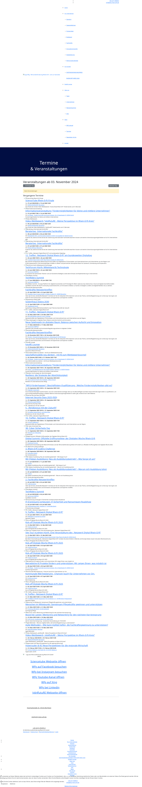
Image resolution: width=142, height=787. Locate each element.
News (65, 119)
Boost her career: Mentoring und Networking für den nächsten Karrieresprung (63, 614)
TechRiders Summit (34, 277)
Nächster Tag (113, 185)
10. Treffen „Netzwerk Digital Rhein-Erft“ (44, 418)
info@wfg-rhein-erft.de (112, 2)
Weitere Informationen (71, 786)
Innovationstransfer (72, 49)
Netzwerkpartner (71, 108)
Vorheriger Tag (29, 185)
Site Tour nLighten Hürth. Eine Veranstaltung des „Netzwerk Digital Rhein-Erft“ (63, 532)
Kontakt (66, 143)
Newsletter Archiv (71, 137)
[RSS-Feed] (23, 188)
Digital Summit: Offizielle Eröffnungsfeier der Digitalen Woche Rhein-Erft (60, 438)
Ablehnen (12, 784)
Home (66, 7)
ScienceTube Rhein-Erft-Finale (39, 200)
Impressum (26, 732)
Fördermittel (69, 31)
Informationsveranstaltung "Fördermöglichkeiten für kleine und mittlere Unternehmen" (67, 210)
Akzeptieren (4, 784)
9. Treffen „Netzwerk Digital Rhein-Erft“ (44, 512)
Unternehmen (70, 102)
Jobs (67, 114)
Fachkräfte (69, 43)
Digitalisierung (70, 55)
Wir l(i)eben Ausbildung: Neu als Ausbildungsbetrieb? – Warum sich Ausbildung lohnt (66, 469)
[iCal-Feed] (24, 188)
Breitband (69, 37)
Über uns (66, 90)
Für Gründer (67, 66)
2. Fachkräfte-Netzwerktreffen (40, 479)
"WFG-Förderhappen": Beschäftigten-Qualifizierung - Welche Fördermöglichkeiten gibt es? (68, 385)
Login (56, 732)
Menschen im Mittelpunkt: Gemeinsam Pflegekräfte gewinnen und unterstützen (63, 604)
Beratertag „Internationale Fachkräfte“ (44, 231)
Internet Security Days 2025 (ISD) (41, 397)
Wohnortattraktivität (72, 61)
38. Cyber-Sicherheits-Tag (37, 428)
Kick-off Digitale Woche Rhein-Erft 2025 (44, 522)
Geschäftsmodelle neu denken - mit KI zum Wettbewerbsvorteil (55, 354)
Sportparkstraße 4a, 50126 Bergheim (39, 708)
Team (67, 96)
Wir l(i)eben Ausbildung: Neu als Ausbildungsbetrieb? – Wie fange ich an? (60, 459)
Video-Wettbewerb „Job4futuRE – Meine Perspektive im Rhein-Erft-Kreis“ (60, 635)
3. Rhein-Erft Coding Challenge (40, 448)
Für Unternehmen (69, 13)
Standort (68, 19)
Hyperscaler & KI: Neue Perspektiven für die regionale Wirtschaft (56, 645)
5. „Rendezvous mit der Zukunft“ (41, 407)
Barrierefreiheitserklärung (46, 732)
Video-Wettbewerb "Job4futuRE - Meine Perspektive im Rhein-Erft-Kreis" (59, 221)
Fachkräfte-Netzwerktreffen (38, 289)
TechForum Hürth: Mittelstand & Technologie (47, 267)
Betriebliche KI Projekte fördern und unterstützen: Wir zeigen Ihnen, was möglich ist (65, 563)
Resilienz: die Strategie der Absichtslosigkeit (46, 375)
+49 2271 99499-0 (114, 1)
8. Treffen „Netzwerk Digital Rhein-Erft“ (44, 594)
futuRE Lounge (68, 84)
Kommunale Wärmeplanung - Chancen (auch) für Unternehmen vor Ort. (60, 573)
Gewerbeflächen (71, 25)
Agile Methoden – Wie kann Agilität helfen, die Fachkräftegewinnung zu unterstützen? (66, 624)
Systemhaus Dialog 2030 (37, 301)
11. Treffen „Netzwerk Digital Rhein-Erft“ (44, 311)
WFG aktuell (69, 125)
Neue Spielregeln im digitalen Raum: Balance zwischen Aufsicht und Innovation (63, 322)
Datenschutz (34, 732)
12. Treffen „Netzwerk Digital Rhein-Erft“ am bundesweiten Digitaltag (58, 255)
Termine (68, 131)
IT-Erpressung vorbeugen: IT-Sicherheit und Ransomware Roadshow (58, 501)
